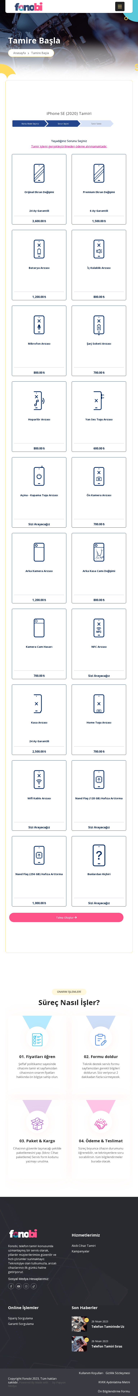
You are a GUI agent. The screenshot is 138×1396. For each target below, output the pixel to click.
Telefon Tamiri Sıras (106, 1346)
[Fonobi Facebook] (11, 1286)
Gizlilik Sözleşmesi (118, 1373)
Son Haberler (85, 1307)
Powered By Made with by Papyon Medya (37, 1384)
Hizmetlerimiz (86, 1235)
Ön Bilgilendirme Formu (114, 1391)
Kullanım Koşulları (91, 1373)
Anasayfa (31, 53)
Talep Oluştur (65, 917)
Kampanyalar (80, 1251)
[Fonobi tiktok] (34, 1286)
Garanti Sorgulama (21, 1324)
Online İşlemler (23, 1307)
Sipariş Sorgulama (20, 1318)
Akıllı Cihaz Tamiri (84, 1246)
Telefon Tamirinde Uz (107, 1327)
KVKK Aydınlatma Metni (114, 1382)
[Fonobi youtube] (19, 1286)
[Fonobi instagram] (26, 1286)
